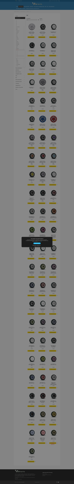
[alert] (37, 242)
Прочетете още (40, 241)
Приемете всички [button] (37, 243)
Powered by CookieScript (37, 246)
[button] (37, 245)
